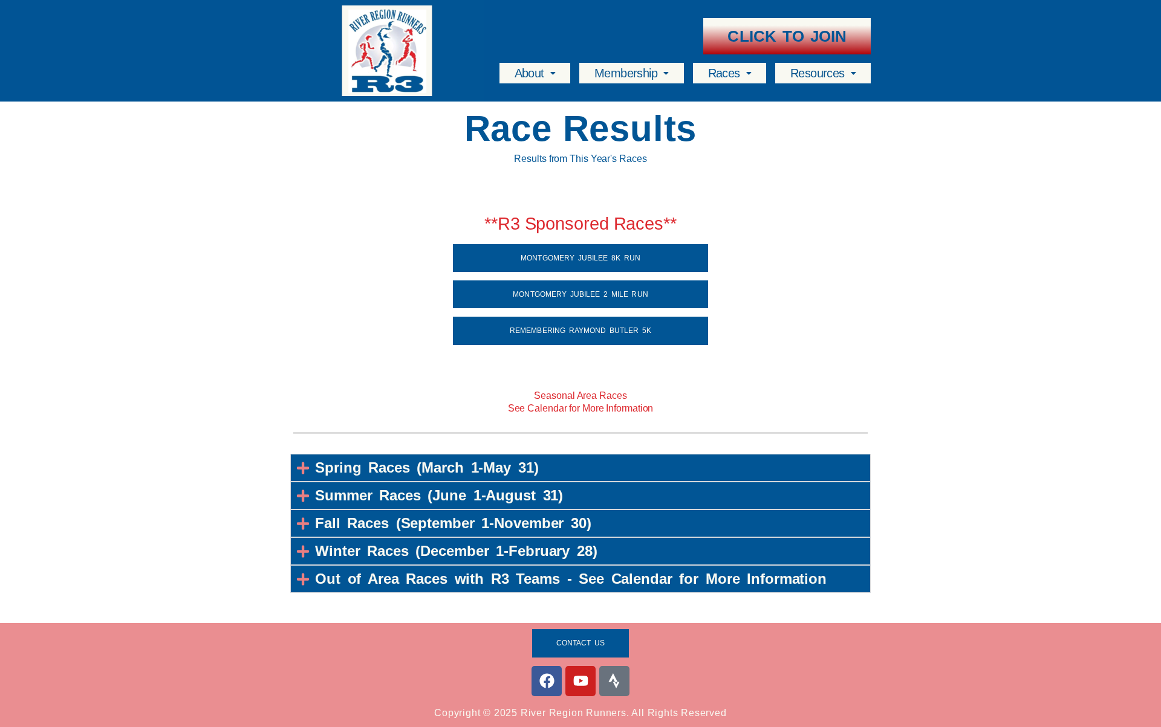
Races (724, 73)
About (529, 73)
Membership (625, 73)
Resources (817, 73)
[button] (534, 73)
